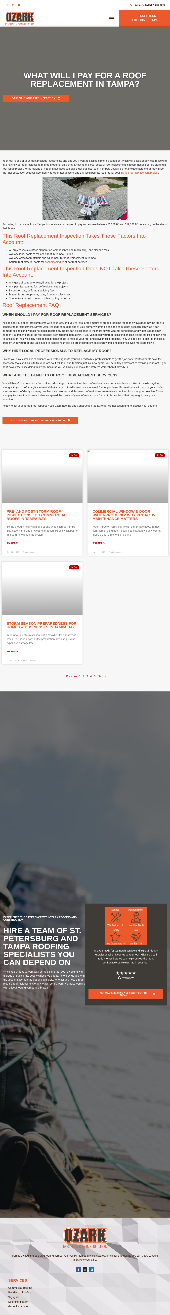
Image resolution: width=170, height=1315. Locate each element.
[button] (111, 18)
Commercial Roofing (20, 1287)
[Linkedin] (19, 5)
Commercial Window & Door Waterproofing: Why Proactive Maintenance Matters (125, 515)
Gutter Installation (18, 1306)
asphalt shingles (54, 262)
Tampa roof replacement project (139, 172)
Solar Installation (18, 1301)
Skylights (13, 1297)
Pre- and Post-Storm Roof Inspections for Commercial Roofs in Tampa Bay (36, 515)
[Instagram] (13, 5)
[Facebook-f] (8, 5)
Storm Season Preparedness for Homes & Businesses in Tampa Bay (41, 625)
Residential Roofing (19, 1292)
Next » (102, 676)
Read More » (13, 543)
